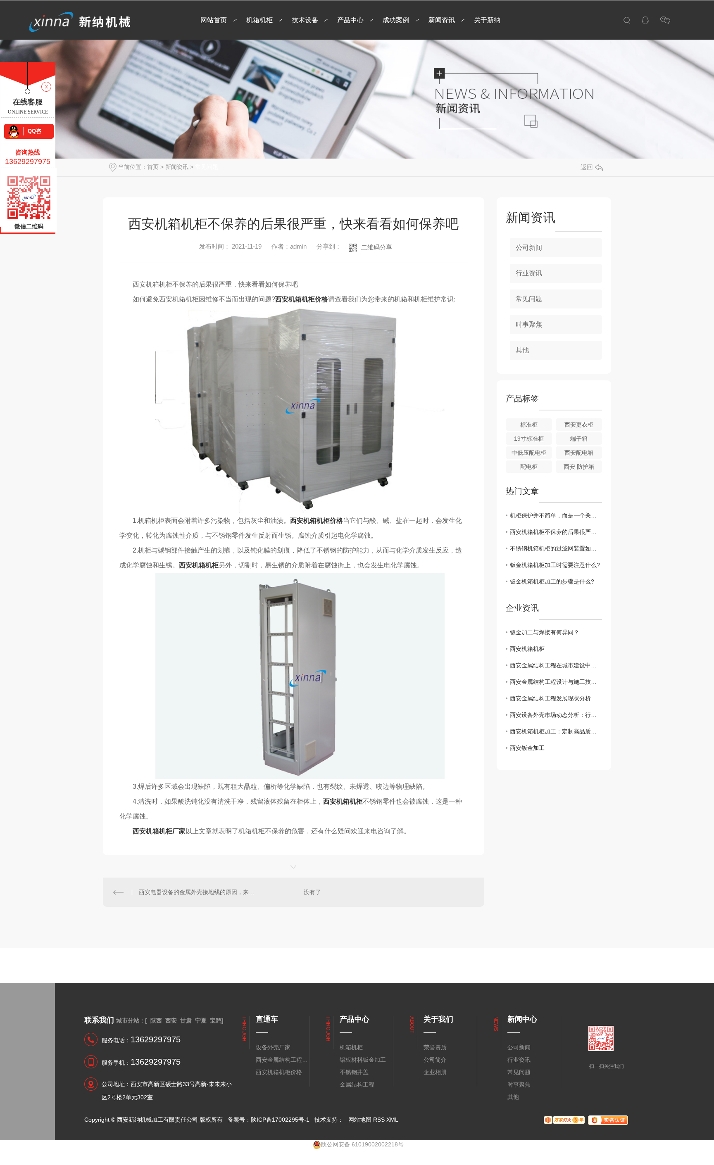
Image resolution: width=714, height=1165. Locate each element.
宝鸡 (215, 1020)
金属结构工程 (357, 1084)
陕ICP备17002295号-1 (280, 1119)
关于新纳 (487, 20)
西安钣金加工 (527, 748)
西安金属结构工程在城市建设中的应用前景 (556, 665)
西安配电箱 (578, 452)
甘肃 (186, 1020)
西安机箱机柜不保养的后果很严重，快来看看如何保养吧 (556, 532)
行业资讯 (529, 273)
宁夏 (201, 1020)
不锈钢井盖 (354, 1072)
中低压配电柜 (529, 452)
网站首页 (213, 20)
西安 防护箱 (579, 466)
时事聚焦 (529, 324)
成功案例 (396, 20)
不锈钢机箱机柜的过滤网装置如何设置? (556, 548)
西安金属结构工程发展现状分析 (550, 698)
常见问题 (206, 167)
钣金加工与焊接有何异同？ (544, 632)
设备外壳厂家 (273, 1047)
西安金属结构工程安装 (282, 1059)
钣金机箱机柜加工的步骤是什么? (552, 581)
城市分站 (127, 1020)
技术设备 (305, 20)
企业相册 (435, 1072)
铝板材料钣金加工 (363, 1059)
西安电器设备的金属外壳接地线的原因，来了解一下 (198, 892)
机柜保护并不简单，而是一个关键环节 (556, 515)
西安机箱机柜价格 (279, 1072)
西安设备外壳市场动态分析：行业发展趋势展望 (556, 715)
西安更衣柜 (578, 424)
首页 (153, 167)
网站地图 (359, 1119)
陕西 (156, 1020)
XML (392, 1119)
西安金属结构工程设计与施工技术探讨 (556, 682)
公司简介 (435, 1059)
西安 (171, 1020)
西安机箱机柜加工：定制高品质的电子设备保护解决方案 (556, 731)
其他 (522, 350)
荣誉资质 (435, 1047)
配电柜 (529, 466)
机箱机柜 (259, 20)
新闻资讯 (441, 20)
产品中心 (350, 20)
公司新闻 (529, 247)
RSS (379, 1119)
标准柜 (529, 424)
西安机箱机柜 (527, 648)
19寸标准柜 (529, 438)
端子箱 (579, 438)
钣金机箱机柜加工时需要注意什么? (555, 565)
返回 (587, 167)
